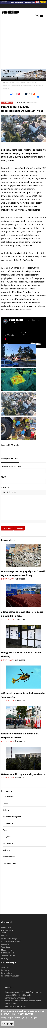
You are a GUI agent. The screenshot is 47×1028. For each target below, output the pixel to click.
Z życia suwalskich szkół (11, 941)
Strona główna (8, 82)
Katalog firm (6, 973)
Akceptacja (7, 1024)
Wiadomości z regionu (12, 816)
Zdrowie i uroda (9, 863)
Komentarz (5, 488)
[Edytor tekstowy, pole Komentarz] (23, 510)
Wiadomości (20, 82)
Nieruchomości (9, 856)
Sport (5, 803)
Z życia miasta (32, 82)
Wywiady (6, 830)
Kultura (6, 810)
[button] (4, 492)
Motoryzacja (8, 843)
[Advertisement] (23, 44)
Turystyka (7, 836)
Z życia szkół (8, 823)
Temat (3, 477)
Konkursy (5, 970)
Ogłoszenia (6, 967)
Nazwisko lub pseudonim (11, 466)
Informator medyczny (10, 975)
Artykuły (6, 850)
